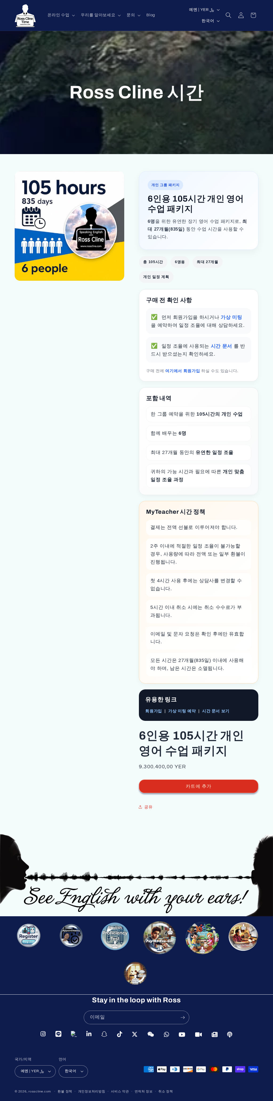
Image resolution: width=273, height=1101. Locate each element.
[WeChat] (150, 1034)
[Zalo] (74, 1034)
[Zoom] (198, 1034)
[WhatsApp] (166, 1034)
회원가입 (153, 711)
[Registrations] (30, 938)
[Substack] (215, 1034)
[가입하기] (182, 1017)
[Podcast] (229, 1034)
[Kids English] (202, 939)
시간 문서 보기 (216, 711)
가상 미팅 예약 (182, 711)
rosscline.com (40, 1091)
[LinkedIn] (89, 1034)
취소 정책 (165, 1091)
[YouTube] (182, 1034)
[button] (60, 15)
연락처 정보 (144, 1091)
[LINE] (58, 1035)
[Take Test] (114, 937)
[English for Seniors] (245, 940)
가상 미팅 (231, 317)
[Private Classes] (136, 976)
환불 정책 (65, 1091)
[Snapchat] (104, 1034)
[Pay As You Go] (157, 938)
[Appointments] (71, 937)
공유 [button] (148, 807)
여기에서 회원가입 (183, 370)
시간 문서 (222, 346)
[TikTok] (119, 1034)
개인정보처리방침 (91, 1091)
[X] (135, 1034)
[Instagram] (43, 1035)
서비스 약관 (120, 1091)
